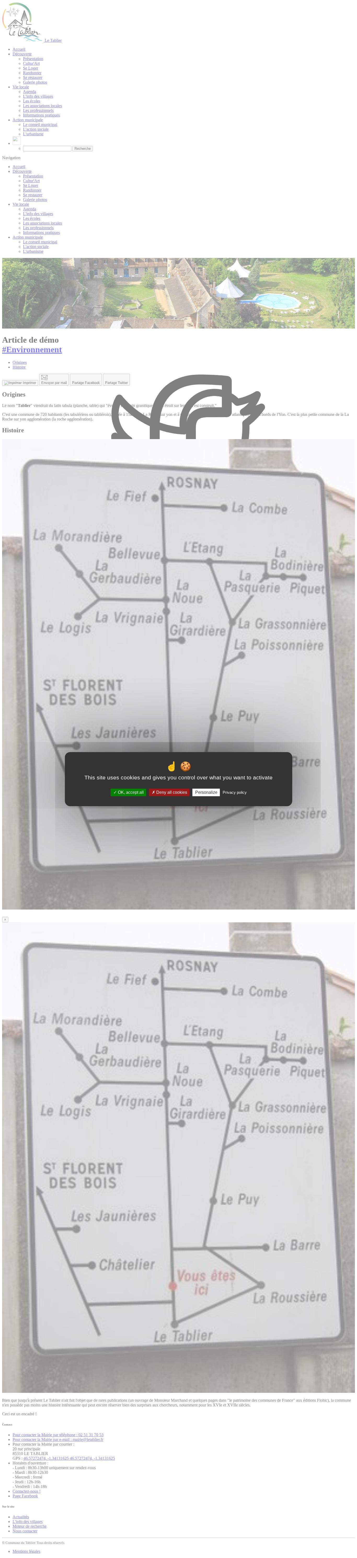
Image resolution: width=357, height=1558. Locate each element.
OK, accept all (130, 792)
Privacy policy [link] (235, 792)
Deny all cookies (171, 792)
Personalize (206, 792)
